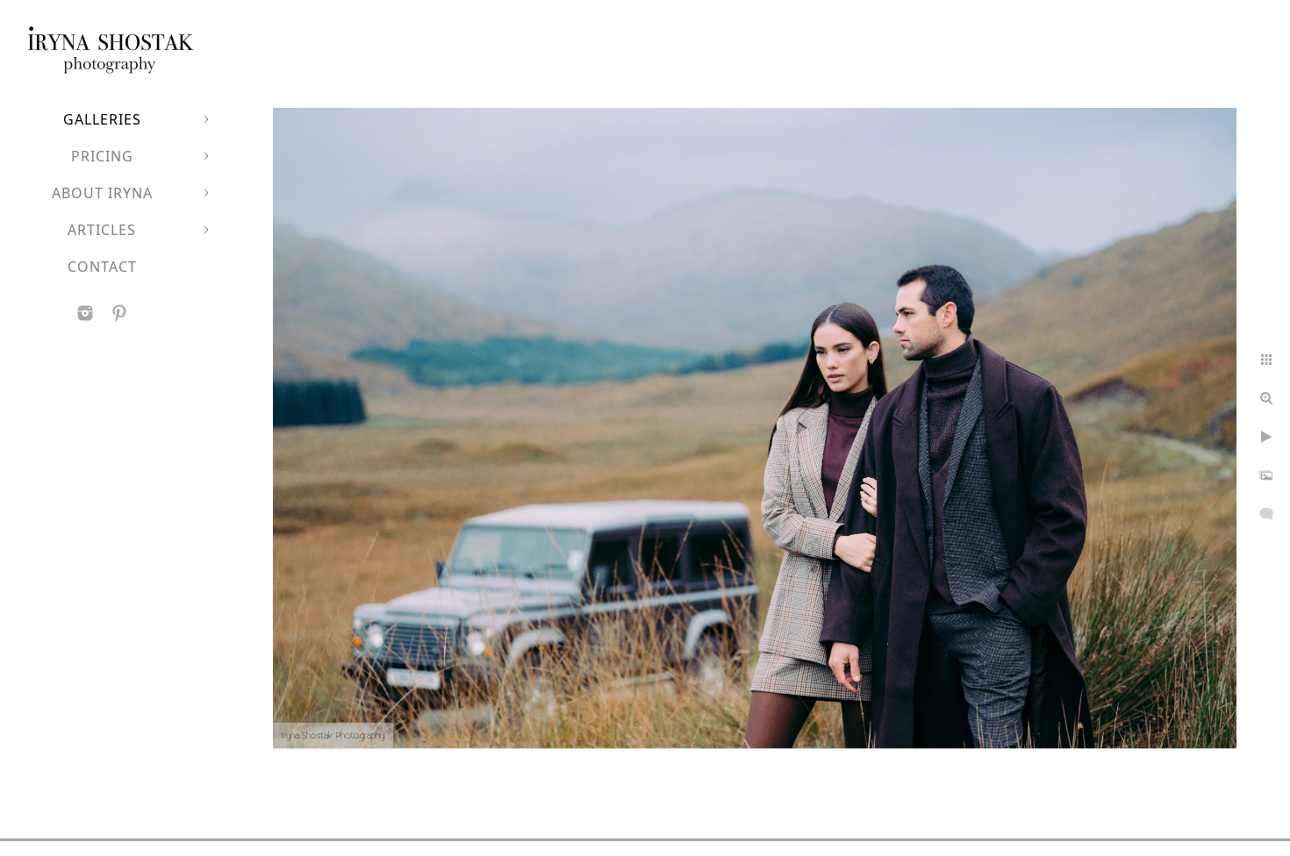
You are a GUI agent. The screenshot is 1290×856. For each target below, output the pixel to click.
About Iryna (102, 193)
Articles (102, 229)
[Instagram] (85, 313)
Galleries (102, 119)
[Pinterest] (119, 313)
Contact (102, 266)
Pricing (102, 156)
